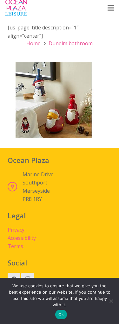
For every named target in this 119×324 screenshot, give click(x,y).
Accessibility (22, 237)
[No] (111, 301)
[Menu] (110, 8)
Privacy (16, 229)
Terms (15, 246)
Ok (61, 314)
